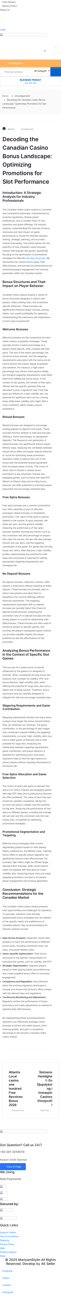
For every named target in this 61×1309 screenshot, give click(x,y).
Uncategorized (27, 129)
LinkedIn (6, 1285)
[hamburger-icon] (57, 49)
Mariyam (11, 129)
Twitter (5, 1278)
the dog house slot (35, 258)
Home (5, 95)
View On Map (14, 1166)
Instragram (7, 1292)
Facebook (7, 1271)
